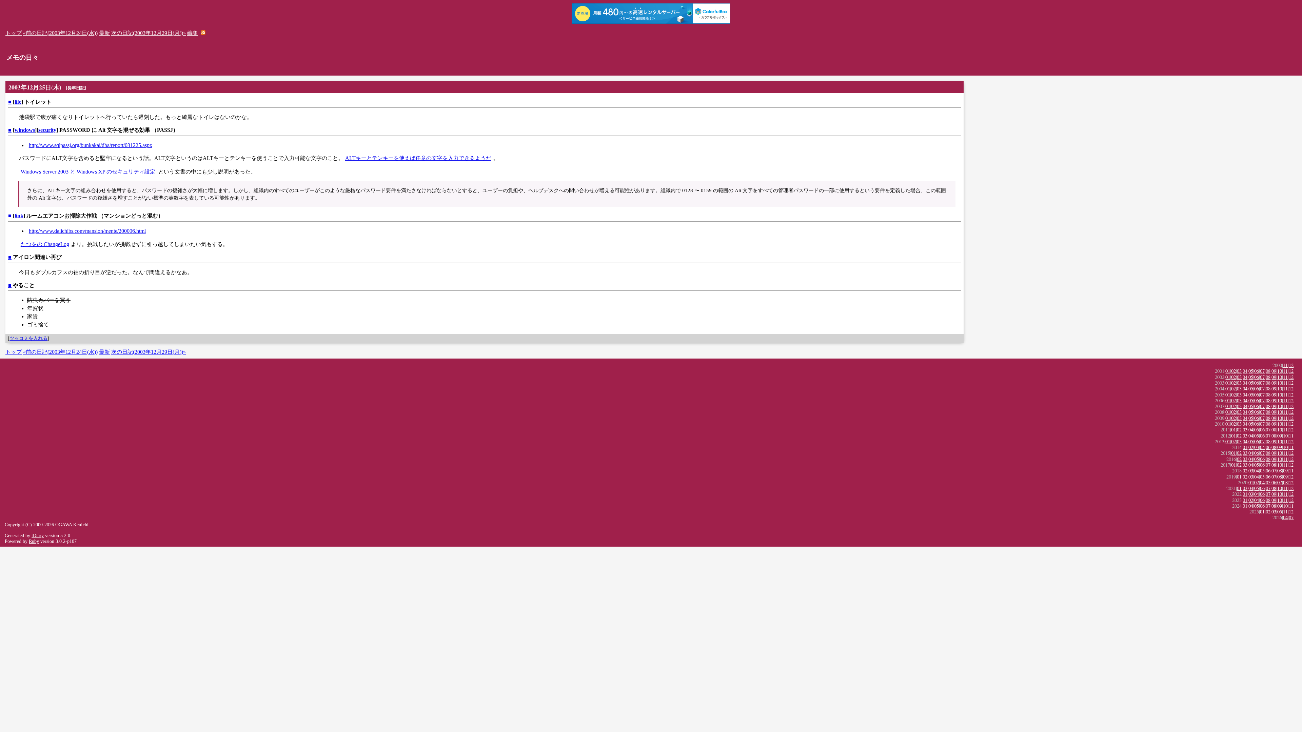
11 (1285, 365)
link (19, 216)
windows (25, 130)
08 (1268, 371)
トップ (13, 33)
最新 (104, 33)
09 (1273, 371)
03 (1239, 371)
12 (1291, 365)
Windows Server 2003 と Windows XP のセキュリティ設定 (88, 172)
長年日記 (76, 87)
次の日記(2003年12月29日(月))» (148, 33)
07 (1262, 371)
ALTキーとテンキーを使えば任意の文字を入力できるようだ (418, 158)
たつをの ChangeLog (45, 244)
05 (1250, 371)
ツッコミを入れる (28, 338)
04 (1245, 371)
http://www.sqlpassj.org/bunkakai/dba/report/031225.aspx (90, 145)
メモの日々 (22, 57)
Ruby (34, 541)
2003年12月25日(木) (34, 87)
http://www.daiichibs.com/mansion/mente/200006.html (87, 231)
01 (1227, 371)
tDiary (38, 535)
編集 (192, 33)
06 (1256, 371)
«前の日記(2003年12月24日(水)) (60, 33)
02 (1233, 371)
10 (1279, 371)
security (47, 130)
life (18, 102)
